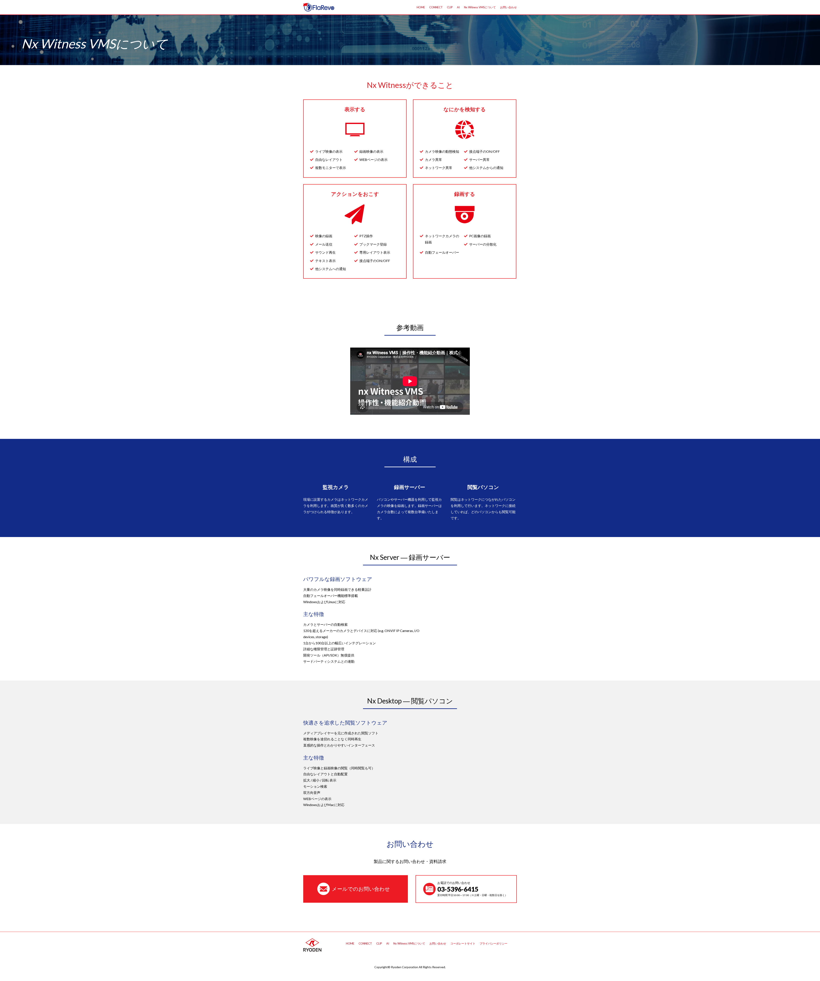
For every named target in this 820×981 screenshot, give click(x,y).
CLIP (450, 7)
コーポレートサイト (462, 943)
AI (458, 7)
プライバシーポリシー (493, 943)
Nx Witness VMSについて (480, 7)
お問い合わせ (508, 7)
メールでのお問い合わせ (361, 889)
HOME (421, 7)
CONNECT (436, 7)
